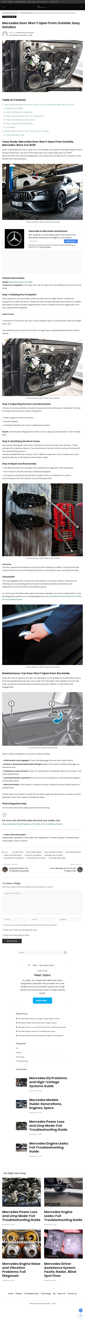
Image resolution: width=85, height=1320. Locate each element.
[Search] (81, 7)
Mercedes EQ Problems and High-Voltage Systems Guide (39, 1018)
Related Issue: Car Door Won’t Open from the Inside (26, 131)
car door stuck (18, 852)
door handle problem (73, 852)
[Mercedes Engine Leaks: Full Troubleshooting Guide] (21, 1148)
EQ (17, 1048)
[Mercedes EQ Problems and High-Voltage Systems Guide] (21, 1082)
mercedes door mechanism (14, 858)
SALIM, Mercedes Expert (25, 32)
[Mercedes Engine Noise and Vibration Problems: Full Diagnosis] (21, 1244)
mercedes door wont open (36, 858)
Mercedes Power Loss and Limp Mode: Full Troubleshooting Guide (42, 1027)
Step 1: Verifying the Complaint (19, 112)
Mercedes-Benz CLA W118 (20, 282)
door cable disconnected (53, 852)
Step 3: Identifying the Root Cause (20, 120)
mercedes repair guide (57, 858)
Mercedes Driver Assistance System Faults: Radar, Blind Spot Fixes (60, 1270)
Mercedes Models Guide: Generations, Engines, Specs (37, 1023)
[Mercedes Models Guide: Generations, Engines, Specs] (21, 1104)
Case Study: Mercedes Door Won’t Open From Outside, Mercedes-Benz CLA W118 (39, 104)
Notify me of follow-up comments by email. (20, 930)
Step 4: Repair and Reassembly (19, 123)
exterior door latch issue (13, 855)
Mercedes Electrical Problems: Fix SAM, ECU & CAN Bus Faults (32, 824)
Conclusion (10, 127)
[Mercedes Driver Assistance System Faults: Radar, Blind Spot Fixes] (63, 1244)
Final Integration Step (15, 135)
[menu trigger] (4, 7)
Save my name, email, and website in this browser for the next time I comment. (30, 925)
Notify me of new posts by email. (16, 935)
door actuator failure (34, 852)
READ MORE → (42, 1000)
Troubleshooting (9, 17)
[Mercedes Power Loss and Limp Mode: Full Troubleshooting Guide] (21, 1126)
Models (18, 1053)
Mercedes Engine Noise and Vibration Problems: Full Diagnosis (40, 1035)
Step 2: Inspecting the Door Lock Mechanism (25, 116)
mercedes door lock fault (53, 855)
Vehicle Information (14, 108)
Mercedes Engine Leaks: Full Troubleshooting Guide (36, 1031)
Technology (20, 1057)
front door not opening (33, 855)
